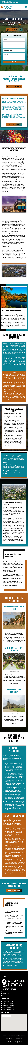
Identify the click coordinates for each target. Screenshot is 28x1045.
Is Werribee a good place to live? (13, 927)
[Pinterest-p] (13, 1042)
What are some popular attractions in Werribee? (13, 922)
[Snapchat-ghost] (17, 1042)
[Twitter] (8, 1042)
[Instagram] (11, 1042)
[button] (26, 7)
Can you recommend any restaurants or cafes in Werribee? (13, 932)
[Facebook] (6, 1042)
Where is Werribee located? (11, 912)
